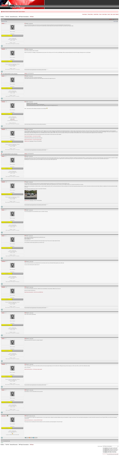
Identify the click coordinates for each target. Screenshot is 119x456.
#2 (24, 49)
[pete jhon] (12, 421)
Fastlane (2, 16)
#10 (25, 261)
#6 (24, 156)
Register (23, 11)
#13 (25, 338)
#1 (24, 23)
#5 (24, 129)
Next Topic (115, 21)
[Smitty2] (12, 107)
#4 (24, 101)
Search (109, 14)
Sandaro (3, 261)
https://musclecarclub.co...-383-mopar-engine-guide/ (33, 369)
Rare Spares (84, 14)
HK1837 (3, 49)
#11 (25, 287)
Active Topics (104, 14)
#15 (25, 390)
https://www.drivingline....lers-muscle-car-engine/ (32, 136)
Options (110, 19)
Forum (100, 14)
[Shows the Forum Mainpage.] (59, 4)
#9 (24, 235)
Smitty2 (3, 101)
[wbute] (12, 29)
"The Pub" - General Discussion (11, 16)
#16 (25, 415)
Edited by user (26, 141)
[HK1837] (12, 135)
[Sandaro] (12, 267)
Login (20, 11)
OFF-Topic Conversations (24, 16)
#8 (24, 210)
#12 (25, 312)
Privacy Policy (90, 14)
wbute (3, 23)
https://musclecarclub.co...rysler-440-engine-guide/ (32, 139)
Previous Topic (4, 21)
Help (111, 14)
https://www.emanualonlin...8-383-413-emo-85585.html (33, 292)
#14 (25, 364)
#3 (24, 76)
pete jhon (4, 415)
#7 (24, 181)
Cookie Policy (96, 14)
